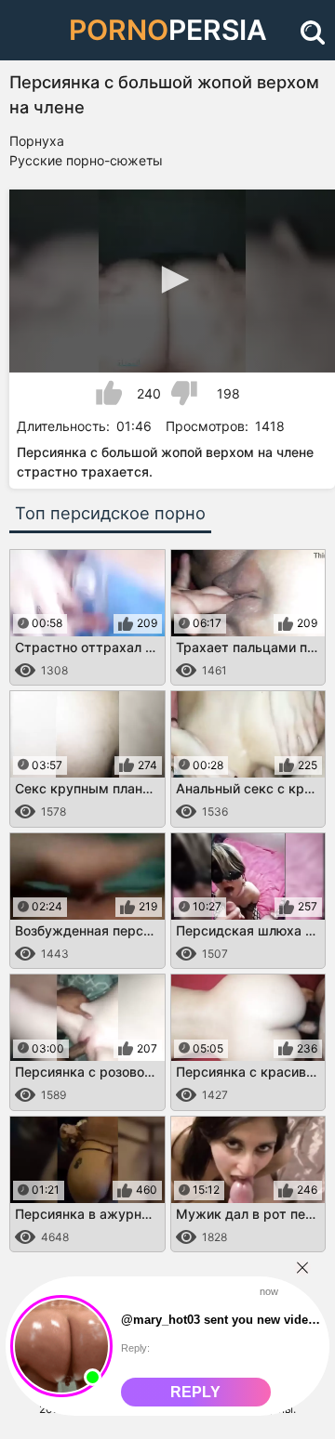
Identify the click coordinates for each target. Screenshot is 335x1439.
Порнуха (36, 141)
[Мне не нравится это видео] (184, 393)
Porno (168, 29)
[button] (172, 279)
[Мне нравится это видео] (109, 393)
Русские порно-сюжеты (86, 160)
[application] (172, 281)
